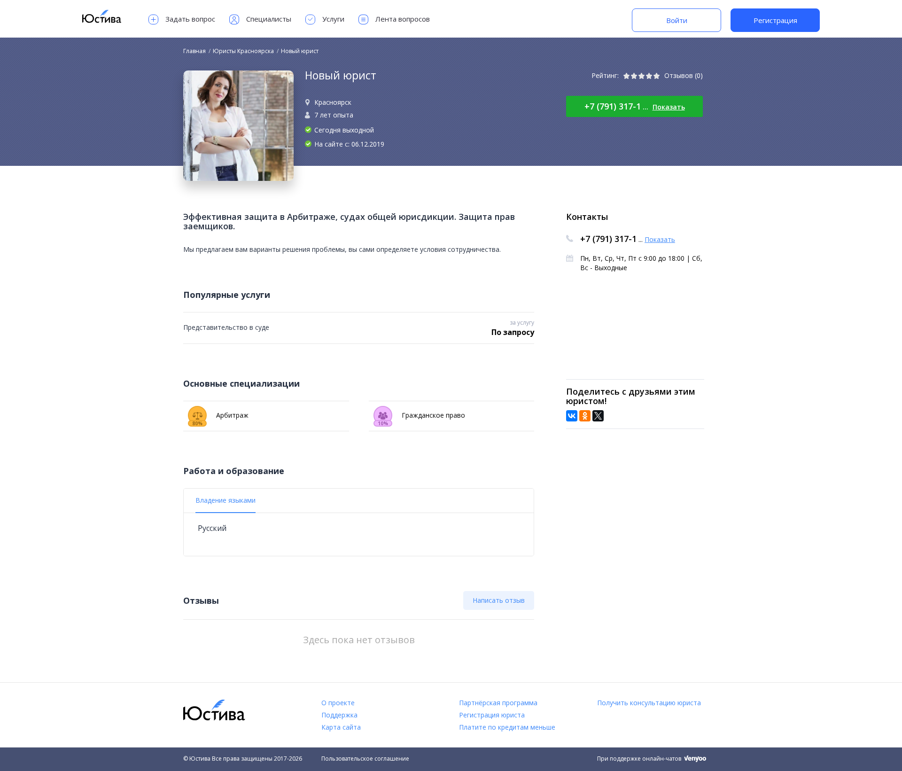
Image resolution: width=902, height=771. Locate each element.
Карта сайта (341, 727)
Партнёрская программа (498, 702)
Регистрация (775, 20)
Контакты (587, 216)
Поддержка (339, 714)
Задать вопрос (190, 18)
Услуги (333, 18)
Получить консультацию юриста (649, 702)
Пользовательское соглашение (365, 759)
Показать (669, 106)
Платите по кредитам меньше (507, 727)
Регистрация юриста (492, 714)
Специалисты (268, 18)
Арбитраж (220, 418)
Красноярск (332, 102)
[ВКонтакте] (571, 415)
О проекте (338, 702)
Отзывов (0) (683, 75)
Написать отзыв (499, 600)
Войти (676, 20)
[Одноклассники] (585, 415)
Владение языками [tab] (225, 500)
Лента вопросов (402, 18)
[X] (598, 415)
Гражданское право (421, 418)
